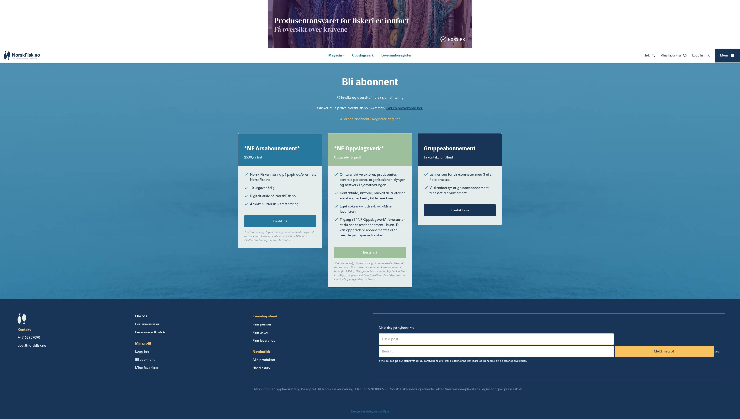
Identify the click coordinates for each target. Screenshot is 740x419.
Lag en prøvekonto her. (404, 108)
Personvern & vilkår (150, 332)
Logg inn (698, 55)
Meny (724, 55)
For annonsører (147, 324)
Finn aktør (260, 332)
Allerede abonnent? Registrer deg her (370, 119)
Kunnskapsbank (265, 316)
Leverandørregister (396, 55)
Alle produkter (263, 360)
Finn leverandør (264, 340)
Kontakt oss (460, 210)
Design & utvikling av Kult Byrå (370, 411)
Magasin (335, 55)
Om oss (141, 316)
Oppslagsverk (363, 55)
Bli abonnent (145, 359)
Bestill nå (280, 221)
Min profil (143, 343)
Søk (647, 55)
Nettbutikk (261, 352)
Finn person (261, 324)
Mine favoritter (670, 55)
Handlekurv (261, 368)
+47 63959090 (29, 337)
